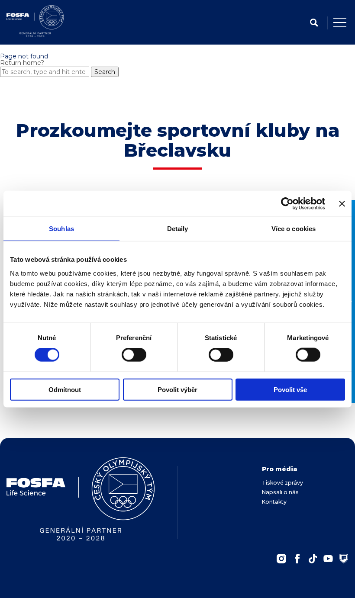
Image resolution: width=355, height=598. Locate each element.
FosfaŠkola (344, 558)
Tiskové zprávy (282, 482)
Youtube (328, 558)
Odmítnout (64, 389)
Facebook (297, 558)
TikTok (312, 558)
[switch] (134, 355)
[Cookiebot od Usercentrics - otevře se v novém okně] (287, 203)
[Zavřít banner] (342, 204)
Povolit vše (290, 389)
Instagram (281, 558)
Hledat (313, 22)
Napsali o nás (280, 492)
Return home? (22, 63)
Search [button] (104, 72)
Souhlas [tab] (61, 228)
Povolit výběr (177, 389)
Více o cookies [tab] (293, 228)
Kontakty (274, 501)
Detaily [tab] (177, 228)
